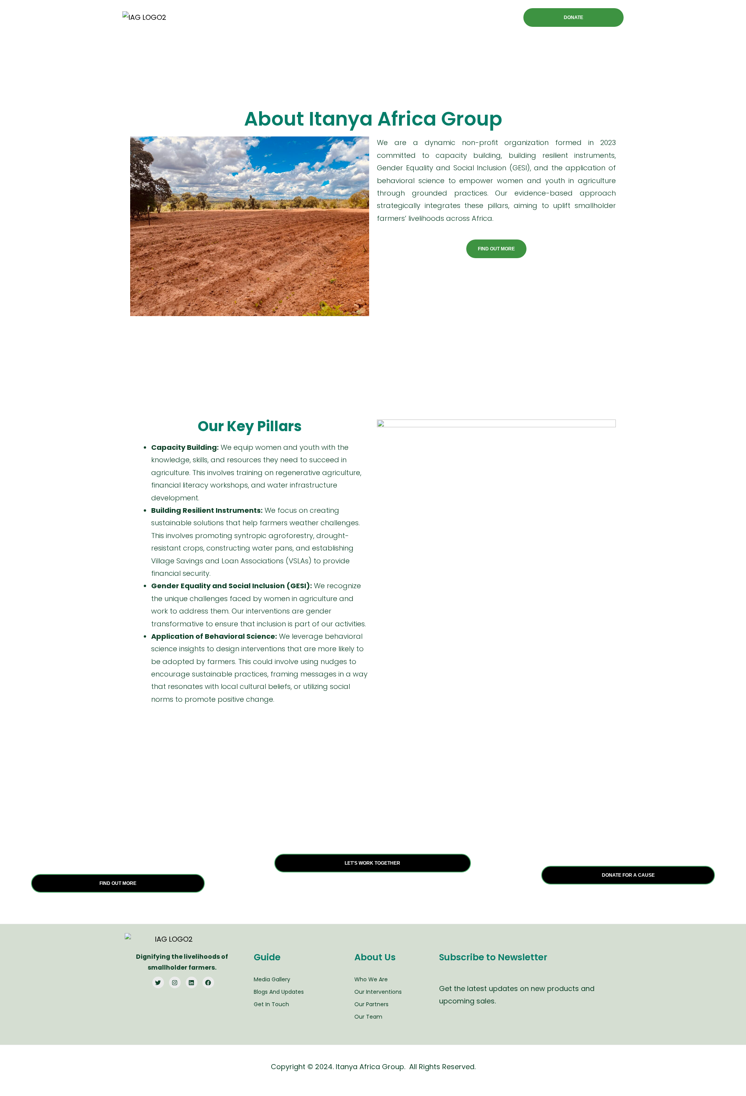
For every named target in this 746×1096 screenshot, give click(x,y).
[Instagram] (175, 982)
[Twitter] (158, 982)
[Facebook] (208, 982)
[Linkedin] (191, 982)
